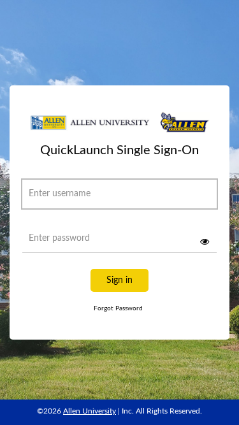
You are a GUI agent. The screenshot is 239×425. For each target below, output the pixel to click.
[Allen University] (120, 126)
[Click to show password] (204, 241)
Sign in (119, 280)
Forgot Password (118, 308)
